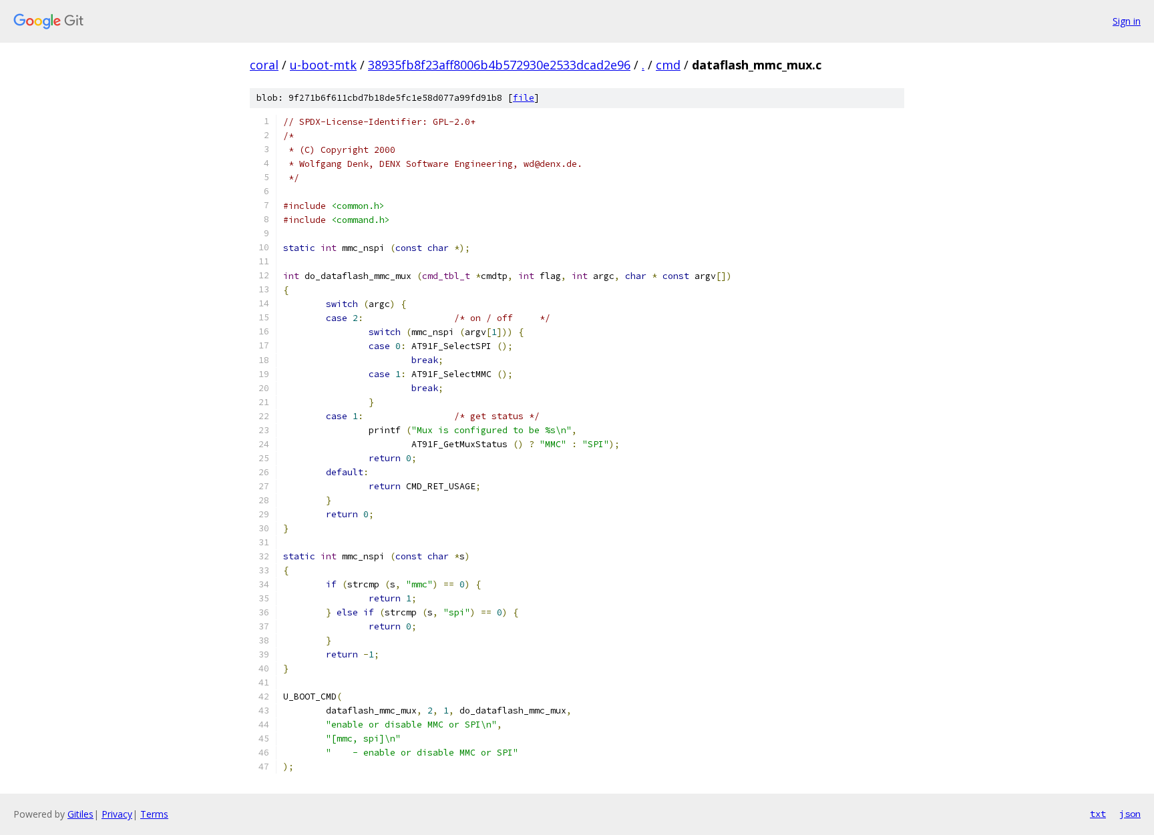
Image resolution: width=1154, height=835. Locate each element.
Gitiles (80, 814)
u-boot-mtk (323, 65)
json (1130, 814)
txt (1098, 814)
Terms (154, 814)
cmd (668, 65)
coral (264, 65)
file (523, 97)
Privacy (117, 814)
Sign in (1127, 21)
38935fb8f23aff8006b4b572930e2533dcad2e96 (499, 65)
